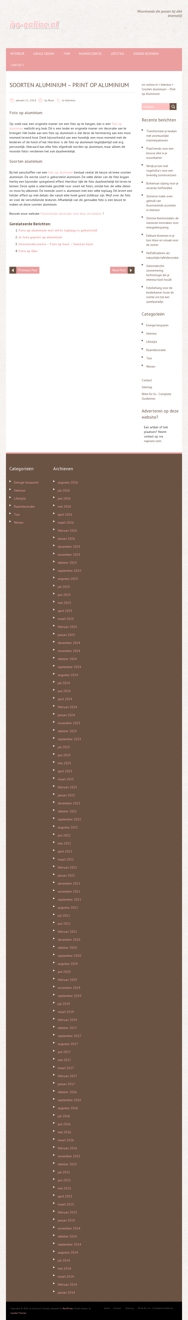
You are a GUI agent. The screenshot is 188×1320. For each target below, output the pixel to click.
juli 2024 (64, 683)
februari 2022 (67, 867)
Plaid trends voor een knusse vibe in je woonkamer (160, 153)
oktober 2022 (67, 811)
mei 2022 (64, 843)
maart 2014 (66, 1276)
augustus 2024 (68, 675)
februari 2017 (67, 1076)
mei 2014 (64, 1268)
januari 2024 (66, 715)
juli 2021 (64, 915)
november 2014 (69, 1228)
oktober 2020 (67, 948)
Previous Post (28, 270)
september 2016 (69, 1100)
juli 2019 (64, 1004)
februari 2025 (67, 627)
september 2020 (69, 956)
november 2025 (69, 555)
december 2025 (69, 546)
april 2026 (65, 514)
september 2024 (69, 667)
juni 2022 (64, 835)
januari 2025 (66, 635)
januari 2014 (66, 1292)
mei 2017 (64, 1060)
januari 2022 (66, 875)
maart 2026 (66, 522)
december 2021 (69, 883)
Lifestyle (117, 54)
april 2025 (65, 611)
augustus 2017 (68, 1044)
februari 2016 (67, 1148)
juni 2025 (64, 595)
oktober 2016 (67, 1092)
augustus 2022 (68, 827)
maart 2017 (66, 1068)
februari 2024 (67, 707)
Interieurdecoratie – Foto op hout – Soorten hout (56, 244)
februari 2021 (67, 932)
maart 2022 (66, 859)
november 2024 (69, 651)
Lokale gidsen (43, 54)
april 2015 (65, 1196)
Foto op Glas (28, 251)
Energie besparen (146, 54)
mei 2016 (64, 1132)
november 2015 (69, 1156)
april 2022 (65, 851)
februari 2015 (67, 1212)
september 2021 (69, 899)
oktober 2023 (67, 731)
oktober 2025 (67, 563)
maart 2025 (66, 619)
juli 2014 (64, 1260)
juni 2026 (64, 498)
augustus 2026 (68, 482)
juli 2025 (64, 587)
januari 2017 (66, 1084)
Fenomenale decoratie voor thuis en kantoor (71, 214)
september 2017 (69, 1036)
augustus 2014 (68, 1252)
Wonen (150, 366)
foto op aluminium (60, 172)
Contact (17, 65)
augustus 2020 (68, 964)
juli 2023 (64, 747)
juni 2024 (64, 691)
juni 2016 (64, 1124)
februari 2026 (67, 530)
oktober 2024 (67, 659)
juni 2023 (64, 755)
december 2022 (69, 803)
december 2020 (69, 940)
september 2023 (69, 739)
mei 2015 (64, 1188)
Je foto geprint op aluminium (40, 237)
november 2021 (69, 891)
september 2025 (69, 571)
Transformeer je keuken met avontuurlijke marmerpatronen (161, 135)
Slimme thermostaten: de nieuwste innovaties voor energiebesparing (162, 222)
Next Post (118, 270)
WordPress (67, 1308)
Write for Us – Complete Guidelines (155, 1308)
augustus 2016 (68, 1108)
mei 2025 (64, 603)
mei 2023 (64, 763)
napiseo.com (152, 441)
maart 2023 (66, 779)
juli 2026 (64, 490)
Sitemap (147, 387)
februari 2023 (67, 787)
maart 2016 (66, 1140)
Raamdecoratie (90, 54)
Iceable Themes (18, 1313)
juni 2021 (64, 923)
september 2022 (69, 819)
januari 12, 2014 (26, 100)
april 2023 (65, 771)
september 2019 (69, 996)
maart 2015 (66, 1204)
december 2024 (69, 643)
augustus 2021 (68, 907)
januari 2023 (66, 795)
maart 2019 (66, 1012)
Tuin (66, 54)
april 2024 (65, 699)
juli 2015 (64, 1172)
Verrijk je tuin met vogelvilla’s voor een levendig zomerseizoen (161, 170)
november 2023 (69, 723)
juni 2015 (64, 1180)
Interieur (17, 54)
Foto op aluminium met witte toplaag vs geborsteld (58, 230)
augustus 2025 (68, 579)
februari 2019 (67, 1020)
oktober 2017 (67, 1028)
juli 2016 (64, 1116)
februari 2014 (67, 1284)
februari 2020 (67, 980)
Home (107, 1308)
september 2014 (69, 1244)
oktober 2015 (67, 1164)
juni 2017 (64, 1052)
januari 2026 (66, 538)
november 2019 (69, 988)
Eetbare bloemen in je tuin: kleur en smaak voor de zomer (162, 240)
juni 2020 (64, 972)
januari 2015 (66, 1220)
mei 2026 (64, 506)
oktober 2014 (67, 1236)
